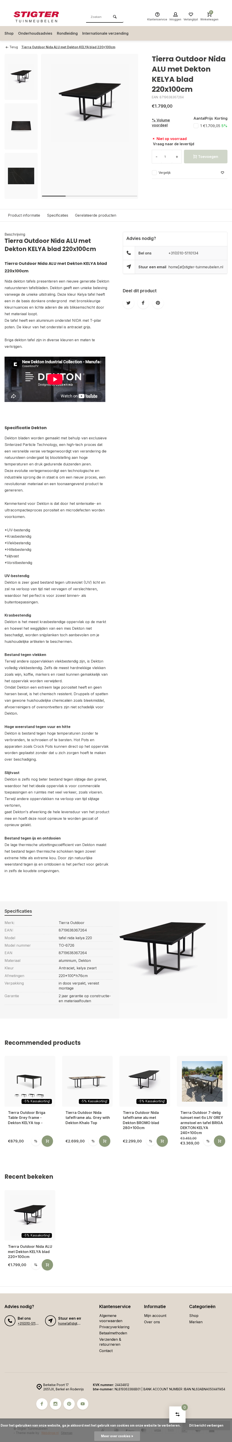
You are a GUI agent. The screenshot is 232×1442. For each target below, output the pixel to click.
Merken (196, 1322)
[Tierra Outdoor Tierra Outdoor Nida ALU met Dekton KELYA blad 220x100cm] (30, 1215)
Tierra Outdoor (72, 922)
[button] (21, 195)
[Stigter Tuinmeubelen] (41, 17)
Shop (9, 33)
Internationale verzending (105, 33)
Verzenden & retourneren (110, 1342)
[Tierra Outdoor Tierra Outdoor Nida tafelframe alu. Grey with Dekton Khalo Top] (87, 1081)
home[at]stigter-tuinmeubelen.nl (195, 267)
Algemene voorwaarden (110, 1318)
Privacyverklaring (114, 1327)
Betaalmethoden (113, 1333)
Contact (106, 1350)
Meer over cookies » (117, 1436)
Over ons (152, 1322)
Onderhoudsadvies (35, 33)
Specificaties (57, 215)
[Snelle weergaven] (47, 1141)
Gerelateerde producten (95, 215)
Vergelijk (165, 172)
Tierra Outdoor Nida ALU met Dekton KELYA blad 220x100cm (68, 47)
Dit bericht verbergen (206, 1425)
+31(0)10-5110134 (183, 253)
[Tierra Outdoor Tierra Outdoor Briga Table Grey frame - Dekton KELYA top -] (30, 1081)
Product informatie (24, 215)
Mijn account (155, 1315)
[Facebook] (42, 1404)
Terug (14, 47)
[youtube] (82, 1404)
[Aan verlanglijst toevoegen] (222, 173)
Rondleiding (67, 33)
